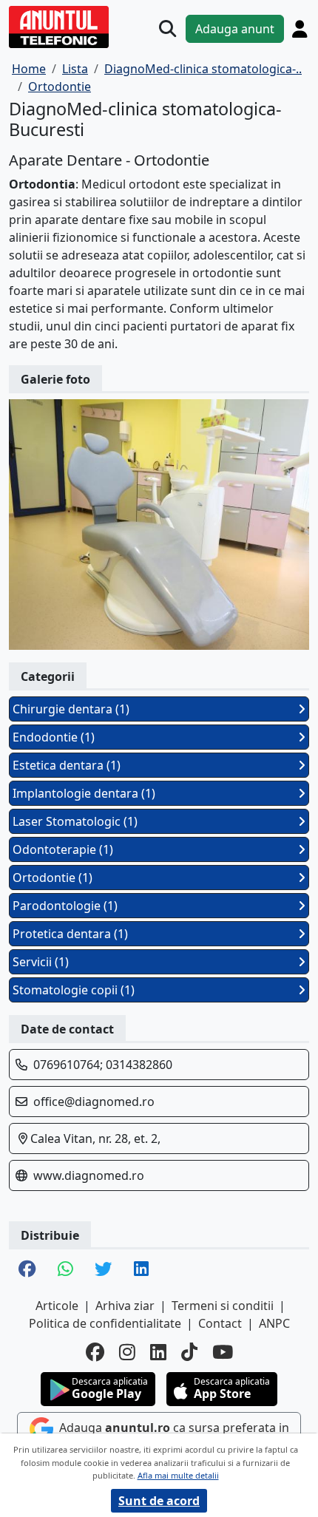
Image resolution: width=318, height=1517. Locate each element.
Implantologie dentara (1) (84, 793)
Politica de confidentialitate (105, 1323)
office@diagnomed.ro (94, 1101)
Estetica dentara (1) (67, 765)
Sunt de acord (159, 1501)
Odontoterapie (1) (63, 849)
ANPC (274, 1323)
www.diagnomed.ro (88, 1175)
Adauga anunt (234, 29)
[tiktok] (189, 1352)
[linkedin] (158, 1352)
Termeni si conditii (223, 1305)
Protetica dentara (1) (70, 934)
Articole (56, 1305)
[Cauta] (167, 28)
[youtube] (222, 1352)
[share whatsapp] (65, 1270)
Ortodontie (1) (52, 877)
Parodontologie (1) (65, 905)
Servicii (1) (41, 962)
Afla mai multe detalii (178, 1475)
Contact (220, 1323)
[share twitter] (103, 1270)
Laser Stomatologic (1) (75, 821)
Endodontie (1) (54, 737)
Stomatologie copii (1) (74, 990)
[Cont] (299, 29)
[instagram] (127, 1352)
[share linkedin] (141, 1270)
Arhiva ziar (125, 1305)
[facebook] (95, 1352)
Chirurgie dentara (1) (71, 709)
